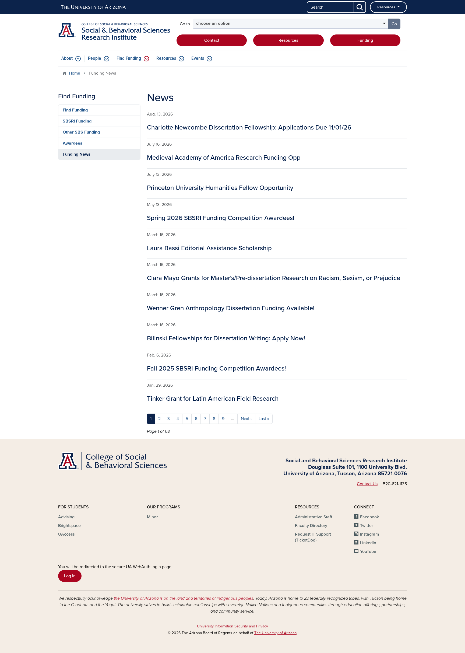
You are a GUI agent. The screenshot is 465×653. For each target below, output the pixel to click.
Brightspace (69, 525)
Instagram (369, 534)
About (67, 58)
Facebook (369, 517)
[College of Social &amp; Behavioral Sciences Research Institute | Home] (114, 32)
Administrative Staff (313, 517)
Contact (211, 40)
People (94, 58)
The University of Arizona (275, 633)
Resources (386, 7)
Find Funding (129, 58)
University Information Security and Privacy (232, 626)
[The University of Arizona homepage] (93, 7)
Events (197, 58)
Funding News (76, 154)
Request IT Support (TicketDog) (313, 537)
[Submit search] (360, 7)
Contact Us (367, 484)
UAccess (66, 534)
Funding (365, 40)
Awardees (72, 143)
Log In (70, 576)
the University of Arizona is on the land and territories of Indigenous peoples (183, 598)
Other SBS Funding (81, 132)
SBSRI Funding (77, 121)
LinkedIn (368, 543)
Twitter (366, 525)
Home (74, 73)
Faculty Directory (311, 525)
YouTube (368, 551)
